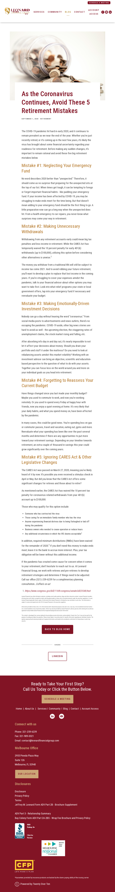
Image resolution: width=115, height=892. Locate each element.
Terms (18, 800)
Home (19, 708)
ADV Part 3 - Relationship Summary (33, 813)
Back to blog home (57, 629)
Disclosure (20, 791)
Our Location (27, 774)
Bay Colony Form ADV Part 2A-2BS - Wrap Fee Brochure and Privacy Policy (52, 818)
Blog (68, 12)
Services (39, 12)
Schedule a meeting (99, 3)
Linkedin (57, 656)
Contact (79, 12)
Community (55, 12)
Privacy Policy (22, 795)
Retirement (45, 119)
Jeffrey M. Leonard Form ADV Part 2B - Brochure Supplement (46, 804)
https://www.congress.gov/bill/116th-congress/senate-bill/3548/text (58, 590)
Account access (93, 12)
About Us (29, 708)
